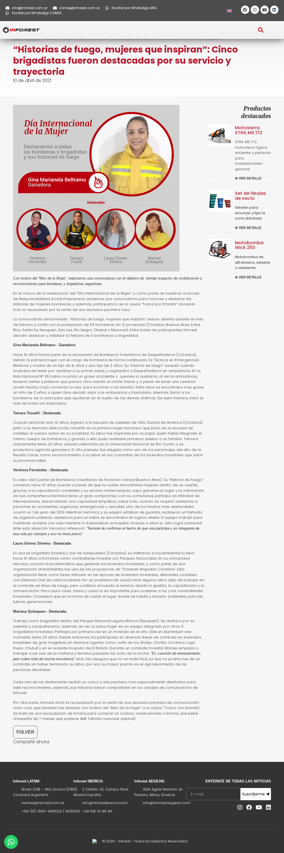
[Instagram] (255, 10)
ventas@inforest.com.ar (43, 802)
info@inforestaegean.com (166, 802)
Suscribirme (254, 794)
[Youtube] (264, 10)
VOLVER (25, 732)
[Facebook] (245, 10)
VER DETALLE (250, 178)
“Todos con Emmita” (182, 707)
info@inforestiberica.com (105, 802)
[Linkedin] (274, 10)
